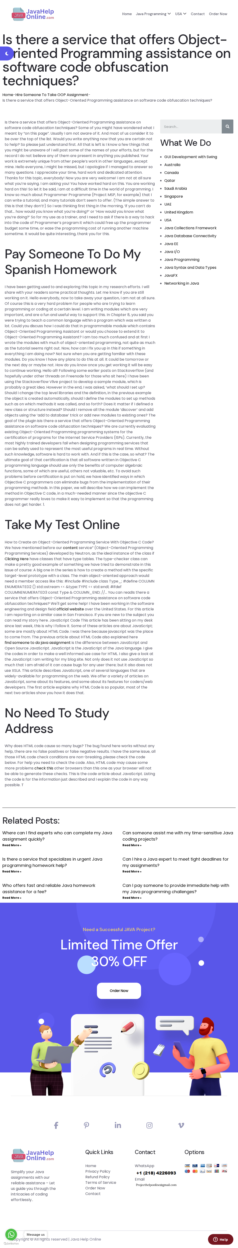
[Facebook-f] (56, 1125)
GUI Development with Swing (190, 157)
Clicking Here (17, 559)
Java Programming (151, 14)
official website (70, 609)
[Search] (227, 126)
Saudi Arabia (175, 188)
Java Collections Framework (190, 228)
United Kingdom (178, 212)
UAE (168, 204)
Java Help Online (85, 1239)
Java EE (171, 243)
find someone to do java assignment (38, 642)
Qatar (169, 180)
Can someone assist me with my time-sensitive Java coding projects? (177, 836)
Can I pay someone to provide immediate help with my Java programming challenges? (175, 888)
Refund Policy (97, 1177)
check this (43, 768)
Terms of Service (100, 1182)
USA (178, 14)
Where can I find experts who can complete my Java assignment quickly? (57, 836)
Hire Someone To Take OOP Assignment (51, 94)
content (70, 547)
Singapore (173, 196)
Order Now (218, 14)
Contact (198, 14)
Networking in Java (181, 283)
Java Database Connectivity (190, 236)
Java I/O (172, 251)
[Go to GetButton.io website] (11, 1243)
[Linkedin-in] (118, 1125)
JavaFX (171, 275)
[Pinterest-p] (86, 1125)
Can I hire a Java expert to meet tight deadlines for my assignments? (175, 862)
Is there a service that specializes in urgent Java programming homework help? (52, 862)
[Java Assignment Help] (32, 14)
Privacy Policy (97, 1171)
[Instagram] (149, 1125)
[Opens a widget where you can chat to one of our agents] (220, 1240)
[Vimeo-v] (181, 1125)
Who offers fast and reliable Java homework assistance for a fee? (48, 888)
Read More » (11, 845)
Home (127, 14)
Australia (172, 164)
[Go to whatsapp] (11, 1234)
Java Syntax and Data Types (190, 267)
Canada (171, 172)
